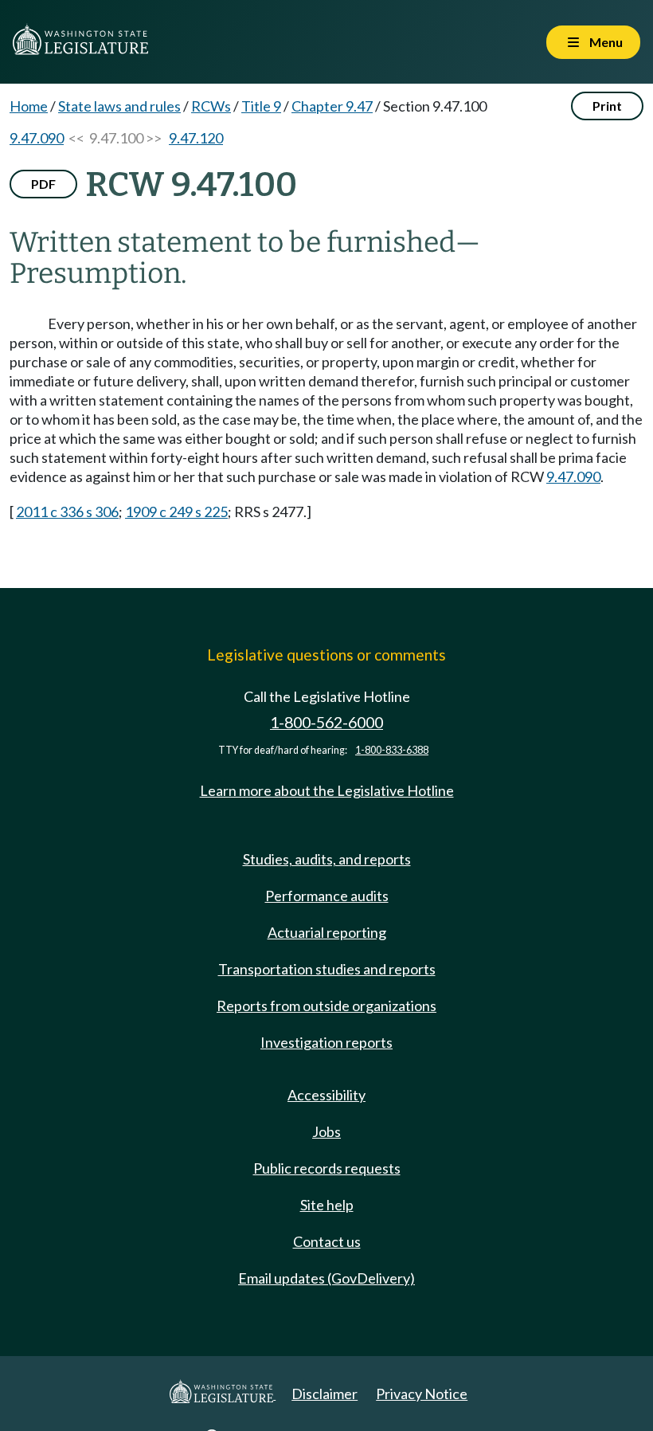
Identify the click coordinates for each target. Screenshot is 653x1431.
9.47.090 (37, 138)
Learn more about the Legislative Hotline (327, 790)
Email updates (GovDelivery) (326, 1278)
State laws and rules (119, 106)
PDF (43, 183)
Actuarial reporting (327, 932)
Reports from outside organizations (326, 1005)
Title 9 (261, 106)
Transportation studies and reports (327, 969)
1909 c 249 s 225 (176, 511)
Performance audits (327, 895)
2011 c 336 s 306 (67, 511)
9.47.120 (196, 138)
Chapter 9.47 (332, 106)
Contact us (327, 1241)
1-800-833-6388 (391, 750)
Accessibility (326, 1095)
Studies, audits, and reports (327, 859)
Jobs (326, 1131)
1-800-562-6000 (326, 722)
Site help (327, 1204)
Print (607, 105)
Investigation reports (326, 1042)
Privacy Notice (421, 1393)
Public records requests (327, 1168)
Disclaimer (324, 1393)
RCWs (211, 106)
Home (29, 106)
